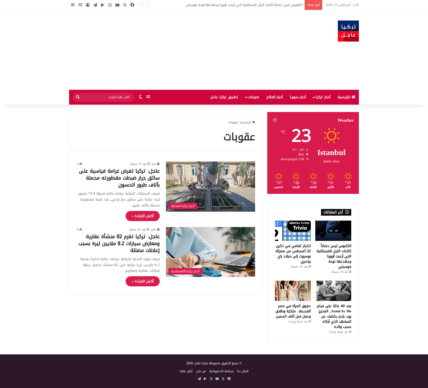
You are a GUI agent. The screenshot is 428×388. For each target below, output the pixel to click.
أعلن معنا (186, 371)
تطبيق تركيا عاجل (224, 97)
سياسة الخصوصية (221, 371)
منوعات (253, 97)
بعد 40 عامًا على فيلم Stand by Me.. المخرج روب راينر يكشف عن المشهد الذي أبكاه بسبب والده (334, 316)
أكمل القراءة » (143, 216)
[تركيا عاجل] (348, 31)
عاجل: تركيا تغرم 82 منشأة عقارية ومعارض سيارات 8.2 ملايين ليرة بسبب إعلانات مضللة (119, 243)
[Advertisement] (164, 50)
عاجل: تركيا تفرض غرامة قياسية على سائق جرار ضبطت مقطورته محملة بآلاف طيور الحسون (119, 177)
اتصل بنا (242, 371)
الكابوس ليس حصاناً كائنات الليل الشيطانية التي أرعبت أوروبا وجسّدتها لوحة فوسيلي (244, 5)
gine (153, 229)
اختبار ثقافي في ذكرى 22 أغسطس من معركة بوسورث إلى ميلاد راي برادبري (293, 254)
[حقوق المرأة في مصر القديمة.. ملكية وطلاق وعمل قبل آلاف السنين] (293, 291)
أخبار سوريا (298, 97)
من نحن (201, 371)
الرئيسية (344, 97)
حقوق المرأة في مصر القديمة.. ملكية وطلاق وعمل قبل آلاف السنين (293, 311)
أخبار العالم (275, 97)
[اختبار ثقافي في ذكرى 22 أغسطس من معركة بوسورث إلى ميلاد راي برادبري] (293, 231)
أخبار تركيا (323, 97)
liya (154, 164)
